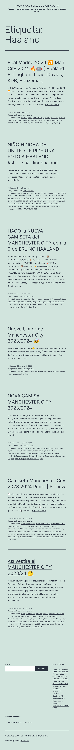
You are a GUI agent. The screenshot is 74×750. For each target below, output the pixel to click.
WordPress (25, 741)
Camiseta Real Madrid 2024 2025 (60, 682)
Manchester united (53, 206)
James (10, 120)
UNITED (34, 209)
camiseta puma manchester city (36, 529)
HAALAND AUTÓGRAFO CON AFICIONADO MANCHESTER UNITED (32, 201)
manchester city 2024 (45, 537)
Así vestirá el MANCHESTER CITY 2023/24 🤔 (30, 567)
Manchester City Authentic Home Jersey (50, 371)
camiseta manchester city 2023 (38, 526)
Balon (23, 614)
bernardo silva (26, 448)
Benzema (24, 118)
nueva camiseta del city (16, 307)
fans (45, 196)
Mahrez (24, 120)
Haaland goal (43, 616)
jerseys (52, 619)
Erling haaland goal (39, 302)
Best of (45, 614)
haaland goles (37, 304)
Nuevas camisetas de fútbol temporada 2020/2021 (60, 689)
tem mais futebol (32, 459)
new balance (58, 537)
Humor (46, 619)
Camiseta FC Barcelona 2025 (59, 697)
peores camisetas (53, 624)
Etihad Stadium (20, 531)
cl (43, 118)
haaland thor (23, 619)
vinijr (41, 459)
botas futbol (30, 524)
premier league (52, 120)
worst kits (39, 627)
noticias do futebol (14, 456)
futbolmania (46, 531)
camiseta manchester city (17, 526)
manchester (12, 453)
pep (12, 459)
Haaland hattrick (55, 616)
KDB (14, 120)
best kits (39, 614)
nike (9, 539)
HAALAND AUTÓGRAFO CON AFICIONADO (48, 198)
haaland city (27, 534)
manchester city (40, 120)
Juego (58, 619)
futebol (63, 196)
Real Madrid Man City (21, 123)
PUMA (13, 539)
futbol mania (37, 531)
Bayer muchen (26, 299)
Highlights (32, 619)
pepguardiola (19, 374)
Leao (19, 120)
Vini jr (58, 123)
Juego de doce (18, 621)
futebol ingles (38, 451)
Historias (40, 619)
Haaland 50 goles (30, 616)
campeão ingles (37, 448)
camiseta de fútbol (49, 299)
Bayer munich (37, 299)
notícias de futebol (54, 453)
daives (47, 118)
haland (53, 534)
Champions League (35, 118)
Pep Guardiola (31, 307)
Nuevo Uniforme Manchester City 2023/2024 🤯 (26, 335)
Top (33, 627)
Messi (44, 624)
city (27, 193)
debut (29, 302)
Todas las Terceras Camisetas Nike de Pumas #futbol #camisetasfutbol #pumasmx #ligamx (60, 674)
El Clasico (54, 118)
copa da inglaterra (19, 451)
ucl (54, 123)
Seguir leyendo (52, 104)
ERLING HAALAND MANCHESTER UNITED (27, 196)
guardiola (47, 451)
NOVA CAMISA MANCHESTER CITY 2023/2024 (30, 402)
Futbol (29, 531)
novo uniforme (44, 456)
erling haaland (35, 193)
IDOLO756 (30, 206)
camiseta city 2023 (43, 524)
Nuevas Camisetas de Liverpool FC (37, 5)
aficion (23, 193)
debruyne (24, 371)
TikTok (28, 627)
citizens (23, 302)
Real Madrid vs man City (39, 123)
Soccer (22, 627)
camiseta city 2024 (58, 524)
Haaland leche (13, 619)
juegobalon (28, 621)
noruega (11, 209)
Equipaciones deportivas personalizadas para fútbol (61, 704)
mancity (10, 374)
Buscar (8, 664)
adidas (23, 524)
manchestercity (34, 453)
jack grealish (61, 534)
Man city (31, 120)
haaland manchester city (16, 206)
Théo (50, 123)
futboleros (56, 196)
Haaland (62, 118)
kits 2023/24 (38, 621)
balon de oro (30, 614)
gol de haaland (19, 304)
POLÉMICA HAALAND (22, 209)
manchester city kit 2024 (32, 624)
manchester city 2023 (28, 537)
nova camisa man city (30, 456)
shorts (27, 374)
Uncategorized (28, 115)
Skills (17, 627)
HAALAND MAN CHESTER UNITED (47, 204)
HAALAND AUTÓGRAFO (23, 198)
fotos (50, 196)
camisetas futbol (54, 529)
